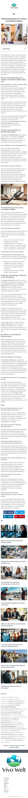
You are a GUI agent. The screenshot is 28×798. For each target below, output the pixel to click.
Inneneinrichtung (8, 717)
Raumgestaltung (21, 729)
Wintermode (3, 740)
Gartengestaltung (19, 711)
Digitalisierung (5, 703)
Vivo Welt (6, 778)
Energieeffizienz (8, 707)
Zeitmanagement (5, 742)
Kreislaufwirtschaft (16, 717)
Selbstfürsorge (15, 730)
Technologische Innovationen (15, 736)
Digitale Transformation (16, 701)
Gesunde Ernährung (11, 713)
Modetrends (5, 723)
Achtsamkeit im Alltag (12, 697)
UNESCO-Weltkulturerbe (19, 738)
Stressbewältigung (8, 734)
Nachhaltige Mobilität (16, 723)
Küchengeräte (24, 717)
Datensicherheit (4, 701)
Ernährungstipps (10, 711)
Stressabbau (19, 732)
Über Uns (6, 790)
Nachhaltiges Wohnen (19, 724)
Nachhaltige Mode (7, 724)
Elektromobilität (15, 705)
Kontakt (6, 791)
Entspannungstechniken (10, 709)
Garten (5, 781)
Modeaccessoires (14, 721)
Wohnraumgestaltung (14, 740)
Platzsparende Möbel (8, 729)
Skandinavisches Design (8, 732)
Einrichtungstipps (5, 705)
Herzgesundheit (13, 715)
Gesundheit (5, 715)
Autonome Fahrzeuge (16, 699)
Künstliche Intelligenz (10, 719)
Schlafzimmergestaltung (6, 730)
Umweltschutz (7, 738)
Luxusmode (5, 721)
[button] (14, 14)
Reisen (6, 786)
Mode (5, 785)
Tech (5, 788)
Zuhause (5, 745)
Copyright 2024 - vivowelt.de (14, 796)
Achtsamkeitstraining (6, 699)
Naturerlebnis (20, 727)
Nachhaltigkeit (8, 726)
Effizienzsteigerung (16, 703)
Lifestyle (6, 783)
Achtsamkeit (3, 697)
